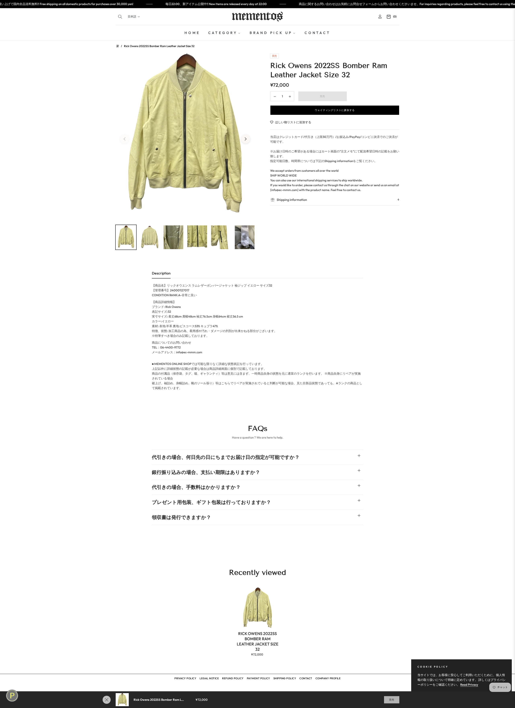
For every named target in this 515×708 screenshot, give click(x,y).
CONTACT (305, 678)
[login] (380, 16)
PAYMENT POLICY (258, 678)
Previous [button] (124, 139)
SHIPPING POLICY (284, 678)
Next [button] (245, 139)
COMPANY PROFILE (328, 678)
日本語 (132, 16)
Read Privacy (469, 684)
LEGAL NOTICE (209, 678)
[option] (185, 136)
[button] (120, 17)
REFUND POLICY (233, 678)
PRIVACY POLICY (185, 678)
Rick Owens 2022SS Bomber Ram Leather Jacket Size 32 (257, 641)
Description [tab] (161, 273)
